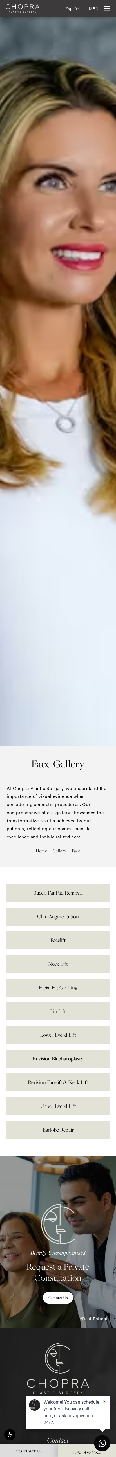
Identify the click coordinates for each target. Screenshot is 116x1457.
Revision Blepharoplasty (58, 1058)
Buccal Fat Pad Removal (58, 892)
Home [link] (41, 850)
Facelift (58, 940)
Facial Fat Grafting (58, 987)
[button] (9, 1434)
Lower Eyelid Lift (58, 1034)
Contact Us (58, 1297)
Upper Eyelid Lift (58, 1106)
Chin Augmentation (58, 916)
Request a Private (58, 1266)
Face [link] (76, 850)
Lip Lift (58, 1011)
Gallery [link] (59, 850)
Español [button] (73, 8)
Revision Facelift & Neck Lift (58, 1082)
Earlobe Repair (58, 1129)
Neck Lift (58, 963)
